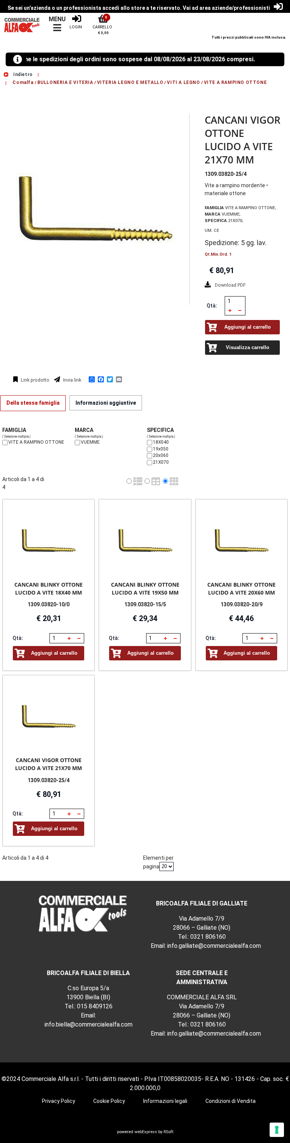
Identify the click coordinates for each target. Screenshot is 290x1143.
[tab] (33, 403)
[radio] (129, 481)
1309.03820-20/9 (241, 604)
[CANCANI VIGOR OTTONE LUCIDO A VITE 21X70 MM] (48, 716)
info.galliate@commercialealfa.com (214, 945)
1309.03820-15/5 (145, 604)
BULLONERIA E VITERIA (65, 82)
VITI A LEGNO (183, 82)
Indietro (22, 74)
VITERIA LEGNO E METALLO (130, 82)
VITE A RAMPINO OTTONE (235, 82)
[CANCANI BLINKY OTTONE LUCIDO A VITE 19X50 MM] (144, 540)
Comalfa (22, 82)
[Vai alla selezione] (39, 74)
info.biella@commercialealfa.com (89, 1024)
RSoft (168, 1131)
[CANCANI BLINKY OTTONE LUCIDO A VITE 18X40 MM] (48, 540)
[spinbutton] (233, 301)
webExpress (145, 1131)
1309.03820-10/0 (48, 604)
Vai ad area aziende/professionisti (226, 8)
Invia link (71, 380)
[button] (230, 310)
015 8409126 (95, 1006)
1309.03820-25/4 (48, 780)
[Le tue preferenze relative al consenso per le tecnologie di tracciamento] (277, 1130)
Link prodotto (34, 380)
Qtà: (212, 306)
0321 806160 (208, 936)
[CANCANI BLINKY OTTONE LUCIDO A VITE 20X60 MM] (241, 540)
